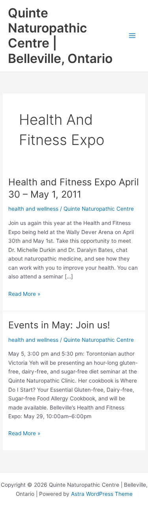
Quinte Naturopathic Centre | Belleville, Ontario (60, 35)
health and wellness (33, 209)
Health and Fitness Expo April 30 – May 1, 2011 (73, 188)
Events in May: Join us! (59, 325)
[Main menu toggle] (132, 36)
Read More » (24, 294)
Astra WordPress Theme (102, 494)
